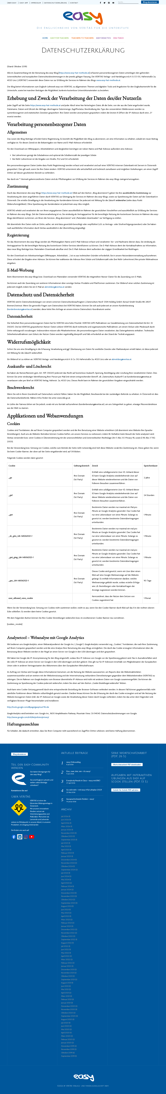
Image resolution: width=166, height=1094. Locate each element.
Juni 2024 (65, 876)
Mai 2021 (64, 989)
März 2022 (65, 959)
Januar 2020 (66, 1042)
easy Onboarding (73, 762)
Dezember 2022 (68, 929)
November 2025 (68, 833)
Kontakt (74, 3)
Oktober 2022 (67, 936)
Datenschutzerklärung (55, 3)
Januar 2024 (66, 889)
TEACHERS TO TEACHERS (82, 38)
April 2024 (65, 883)
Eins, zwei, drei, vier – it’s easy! (78, 771)
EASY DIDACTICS (103, 38)
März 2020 (65, 1036)
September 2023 (68, 903)
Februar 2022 (66, 963)
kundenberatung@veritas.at (20, 309)
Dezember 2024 (68, 860)
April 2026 (65, 823)
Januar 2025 (66, 856)
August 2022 (66, 943)
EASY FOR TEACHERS (59, 38)
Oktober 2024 (67, 866)
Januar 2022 (66, 966)
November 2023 (67, 896)
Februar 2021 (66, 999)
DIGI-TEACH (118, 38)
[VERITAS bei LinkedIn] (19, 839)
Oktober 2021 (66, 976)
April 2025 (65, 850)
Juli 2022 (64, 946)
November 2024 (68, 863)
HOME (45, 38)
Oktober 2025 (67, 836)
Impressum (36, 3)
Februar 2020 (66, 1039)
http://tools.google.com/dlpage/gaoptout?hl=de (28, 707)
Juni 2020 (65, 1026)
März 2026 (65, 826)
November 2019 (67, 1049)
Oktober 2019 (66, 1053)
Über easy (11, 3)
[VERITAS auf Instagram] (25, 839)
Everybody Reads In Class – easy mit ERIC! (83, 780)
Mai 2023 (65, 913)
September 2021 (68, 979)
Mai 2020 (65, 1029)
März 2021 (65, 996)
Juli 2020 (64, 1023)
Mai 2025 (65, 846)
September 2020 (68, 1016)
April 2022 (65, 956)
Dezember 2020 (68, 1006)
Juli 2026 (64, 816)
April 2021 (65, 993)
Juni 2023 (65, 909)
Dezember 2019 (67, 1046)
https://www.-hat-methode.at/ (57, 193)
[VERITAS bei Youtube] (31, 839)
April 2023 (65, 916)
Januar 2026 (66, 829)
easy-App (24, 3)
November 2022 (68, 933)
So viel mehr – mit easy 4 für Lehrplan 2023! (84, 790)
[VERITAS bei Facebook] (13, 839)
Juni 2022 (65, 949)
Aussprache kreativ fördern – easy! (80, 799)
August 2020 (66, 1019)
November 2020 (68, 1009)
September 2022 (68, 939)
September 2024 (68, 870)
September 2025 (68, 839)
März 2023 (65, 919)
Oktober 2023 (67, 899)
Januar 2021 (66, 1003)
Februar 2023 (66, 923)
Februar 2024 (66, 886)
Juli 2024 (64, 873)
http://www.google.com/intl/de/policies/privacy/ (28, 717)
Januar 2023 (66, 926)
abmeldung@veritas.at (54, 287)
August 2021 (66, 983)
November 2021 (67, 973)
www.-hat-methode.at (108, 80)
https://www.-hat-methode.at (74, 73)
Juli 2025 (64, 843)
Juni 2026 (65, 819)
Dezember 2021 (67, 969)
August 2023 (66, 906)
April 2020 (65, 1032)
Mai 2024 (65, 879)
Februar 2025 (66, 853)
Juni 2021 (64, 986)
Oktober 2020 (67, 1013)
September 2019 (68, 1056)
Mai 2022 (65, 953)
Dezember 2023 (68, 893)
